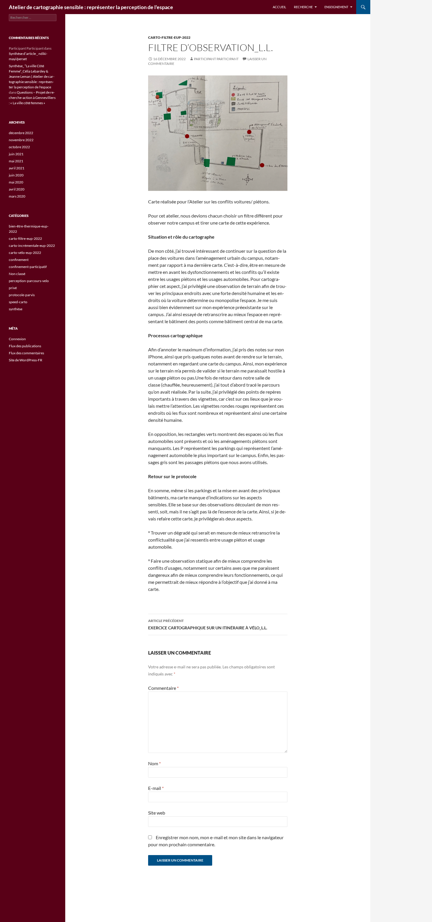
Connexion (17, 339)
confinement (19, 259)
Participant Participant (216, 59)
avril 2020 (16, 189)
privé (13, 288)
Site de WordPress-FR (25, 360)
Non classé (17, 274)
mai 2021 (16, 161)
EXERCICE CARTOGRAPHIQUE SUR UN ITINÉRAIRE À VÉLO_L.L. (207, 624)
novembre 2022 (21, 140)
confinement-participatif (28, 266)
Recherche (303, 7)
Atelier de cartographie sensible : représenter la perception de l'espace (91, 7)
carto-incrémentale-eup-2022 (32, 245)
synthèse (15, 309)
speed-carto (18, 302)
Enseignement (336, 7)
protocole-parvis (22, 295)
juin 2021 (16, 154)
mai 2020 (16, 182)
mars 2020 (17, 196)
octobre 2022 (19, 147)
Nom (154, 763)
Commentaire (163, 688)
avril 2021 (16, 168)
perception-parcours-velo (29, 281)
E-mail (156, 788)
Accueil (279, 7)
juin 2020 (16, 175)
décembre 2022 (21, 133)
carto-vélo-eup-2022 (25, 252)
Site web (156, 812)
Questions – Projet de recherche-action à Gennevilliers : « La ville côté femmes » (32, 97)
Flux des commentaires (26, 353)
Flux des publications (25, 346)
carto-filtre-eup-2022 (169, 37)
